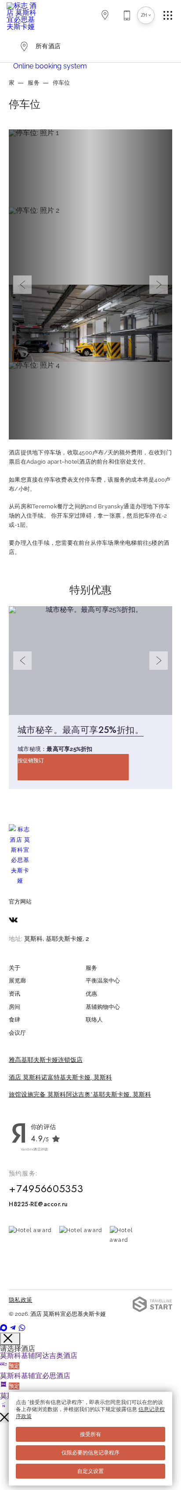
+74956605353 (46, 1188)
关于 (14, 968)
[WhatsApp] (21, 1329)
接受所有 (90, 1434)
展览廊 (17, 980)
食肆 (14, 1019)
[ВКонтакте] (13, 920)
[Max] (4, 1329)
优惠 (91, 993)
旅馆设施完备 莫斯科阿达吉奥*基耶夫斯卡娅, (80, 1094)
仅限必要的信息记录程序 (90, 1453)
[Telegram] (13, 1329)
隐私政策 (20, 1300)
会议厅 (17, 1032)
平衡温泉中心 (103, 980)
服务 (34, 82)
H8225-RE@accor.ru (38, 1204)
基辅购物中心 (103, 1007)
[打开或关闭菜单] (172, 15)
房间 (14, 1007)
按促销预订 (31, 760)
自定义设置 (90, 1471)
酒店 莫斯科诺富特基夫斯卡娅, (60, 1077)
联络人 (94, 1019)
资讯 (14, 993)
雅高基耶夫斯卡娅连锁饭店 (46, 1059)
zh (144, 15)
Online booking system (50, 66)
